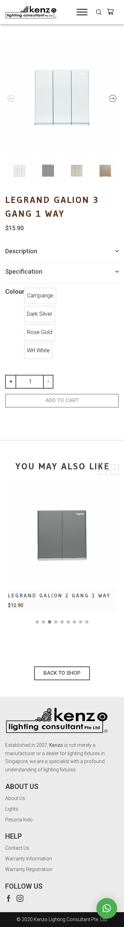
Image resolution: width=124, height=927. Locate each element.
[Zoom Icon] (62, 98)
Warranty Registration (28, 869)
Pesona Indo (19, 819)
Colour (14, 291)
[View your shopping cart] (113, 13)
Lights (11, 809)
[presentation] (102, 470)
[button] (37, 622)
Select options (62, 565)
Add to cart (62, 400)
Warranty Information (28, 858)
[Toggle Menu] (81, 12)
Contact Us (17, 848)
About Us (15, 798)
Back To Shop (62, 673)
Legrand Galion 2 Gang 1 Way (59, 595)
